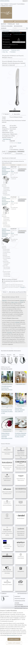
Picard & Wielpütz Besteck (7, 558)
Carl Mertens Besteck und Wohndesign (7, 572)
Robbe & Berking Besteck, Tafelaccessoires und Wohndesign (7, 467)
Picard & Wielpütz (21, 4)
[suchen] (27, 28)
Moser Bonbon (20, 406)
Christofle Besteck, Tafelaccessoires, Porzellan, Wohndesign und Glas (20, 467)
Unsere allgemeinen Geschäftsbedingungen (21, 604)
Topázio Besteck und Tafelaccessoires (21, 479)
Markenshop (6, 50)
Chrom (16, 302)
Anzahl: (4, 151)
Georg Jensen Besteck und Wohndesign (7, 453)
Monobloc (9, 332)
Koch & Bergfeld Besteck (21, 491)
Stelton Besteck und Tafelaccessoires (21, 545)
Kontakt (17, 596)
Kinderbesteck (15, 30)
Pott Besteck (7, 518)
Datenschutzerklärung (11, 635)
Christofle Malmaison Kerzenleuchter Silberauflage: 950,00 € (6, 388)
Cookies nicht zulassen (14, 643)
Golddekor (13, 52)
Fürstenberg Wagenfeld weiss (20, 430)
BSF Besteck (20, 584)
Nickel (21, 302)
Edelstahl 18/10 (4, 5)
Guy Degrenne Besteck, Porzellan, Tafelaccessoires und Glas (7, 533)
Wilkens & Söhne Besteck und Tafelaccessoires (7, 492)
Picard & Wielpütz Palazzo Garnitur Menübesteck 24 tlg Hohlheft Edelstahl (6, 170)
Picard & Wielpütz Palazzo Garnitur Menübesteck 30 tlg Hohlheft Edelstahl (6, 200)
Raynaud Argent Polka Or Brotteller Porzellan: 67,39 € (7, 411)
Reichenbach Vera (20, 384)
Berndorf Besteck (20, 518)
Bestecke (6, 4)
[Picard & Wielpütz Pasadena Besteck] (27, 295)
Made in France (6, 34)
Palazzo (10, 5)
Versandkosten (20, 600)
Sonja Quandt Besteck (7, 505)
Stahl (12, 302)
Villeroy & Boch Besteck (7, 584)
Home (2, 4)
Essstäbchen (6, 32)
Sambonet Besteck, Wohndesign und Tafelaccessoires (21, 533)
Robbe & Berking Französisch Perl (7, 430)
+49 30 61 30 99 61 (4, 0)
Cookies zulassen (14, 639)
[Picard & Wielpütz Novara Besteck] (0, 295)
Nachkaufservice (7, 36)
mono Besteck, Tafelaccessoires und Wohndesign (7, 546)
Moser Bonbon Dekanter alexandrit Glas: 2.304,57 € (20, 409)
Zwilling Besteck (21, 571)
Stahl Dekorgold (7, 139)
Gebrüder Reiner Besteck (21, 505)
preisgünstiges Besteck (19, 34)
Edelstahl (4, 300)
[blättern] (1, 359)
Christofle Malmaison (7, 384)
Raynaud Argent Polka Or (7, 406)
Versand (19, 142)
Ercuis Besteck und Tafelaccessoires (7, 479)
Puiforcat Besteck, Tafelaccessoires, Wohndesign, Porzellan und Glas (20, 455)
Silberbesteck (6, 30)
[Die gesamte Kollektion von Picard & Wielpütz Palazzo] (25, 65)
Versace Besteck (21, 558)
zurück (3, 593)
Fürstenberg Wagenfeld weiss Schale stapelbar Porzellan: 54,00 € (20, 435)
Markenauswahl (12, 4)
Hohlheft (17, 322)
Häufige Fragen (20, 598)
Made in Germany (16, 32)
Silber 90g (5, 52)
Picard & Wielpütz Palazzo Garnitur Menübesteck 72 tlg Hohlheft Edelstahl (6, 232)
